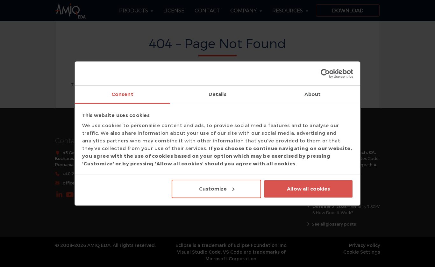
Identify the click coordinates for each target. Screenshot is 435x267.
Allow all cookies (308, 189)
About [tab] (312, 94)
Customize (213, 189)
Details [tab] (218, 94)
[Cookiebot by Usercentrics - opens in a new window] (325, 73)
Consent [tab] (122, 94)
